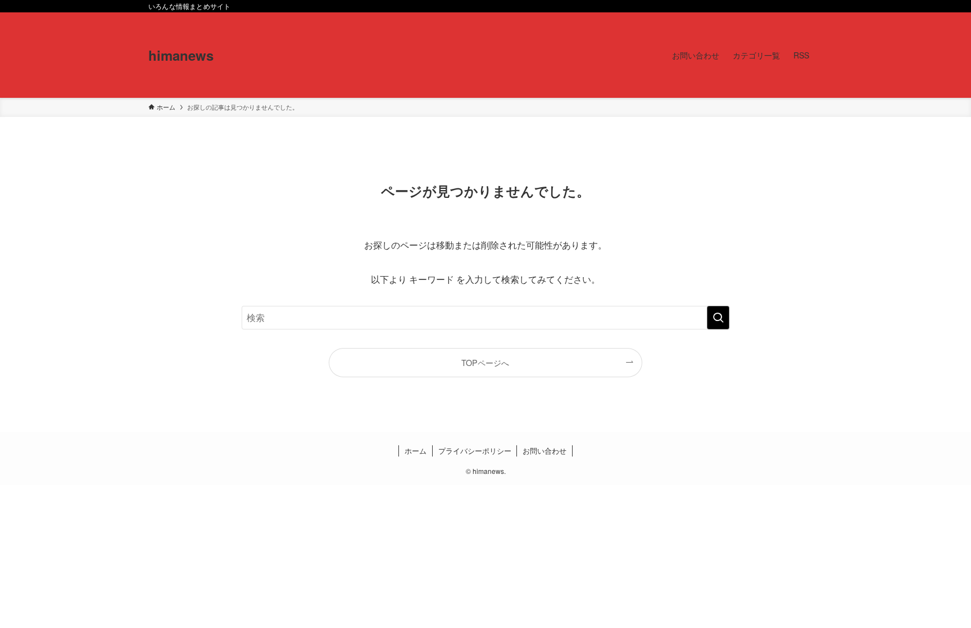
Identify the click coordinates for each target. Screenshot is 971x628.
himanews (181, 55)
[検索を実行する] (718, 317)
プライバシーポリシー (474, 450)
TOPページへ (485, 362)
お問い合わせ (544, 450)
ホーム (415, 450)
